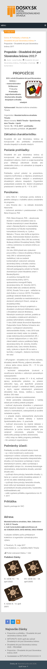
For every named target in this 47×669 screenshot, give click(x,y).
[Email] (13, 622)
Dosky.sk (13, 664)
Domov (7, 38)
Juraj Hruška (16, 60)
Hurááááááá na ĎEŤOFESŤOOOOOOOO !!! (24, 656)
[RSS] (18, 622)
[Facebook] (7, 622)
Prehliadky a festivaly (20, 38)
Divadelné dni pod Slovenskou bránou (19, 41)
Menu (3, 25)
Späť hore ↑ (23, 666)
